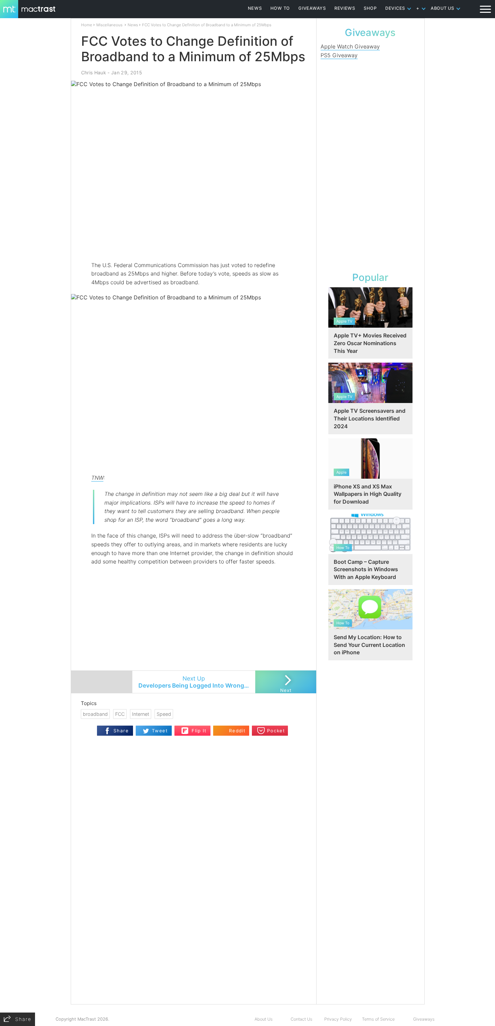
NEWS (255, 8)
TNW (97, 477)
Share (121, 730)
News (133, 25)
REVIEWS (344, 8)
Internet (140, 714)
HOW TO (280, 8)
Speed (164, 714)
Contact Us (301, 1019)
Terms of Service (378, 1019)
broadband (95, 714)
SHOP (370, 8)
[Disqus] (193, 917)
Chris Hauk (93, 72)
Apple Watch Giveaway (350, 46)
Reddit (237, 730)
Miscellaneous (109, 25)
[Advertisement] (194, 241)
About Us (263, 1019)
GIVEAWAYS (312, 8)
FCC (120, 714)
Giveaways (423, 1019)
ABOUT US (442, 8)
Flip (185, 728)
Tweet (160, 730)
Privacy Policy (338, 1019)
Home (86, 25)
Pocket (276, 730)
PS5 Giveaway (339, 55)
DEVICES (395, 8)
